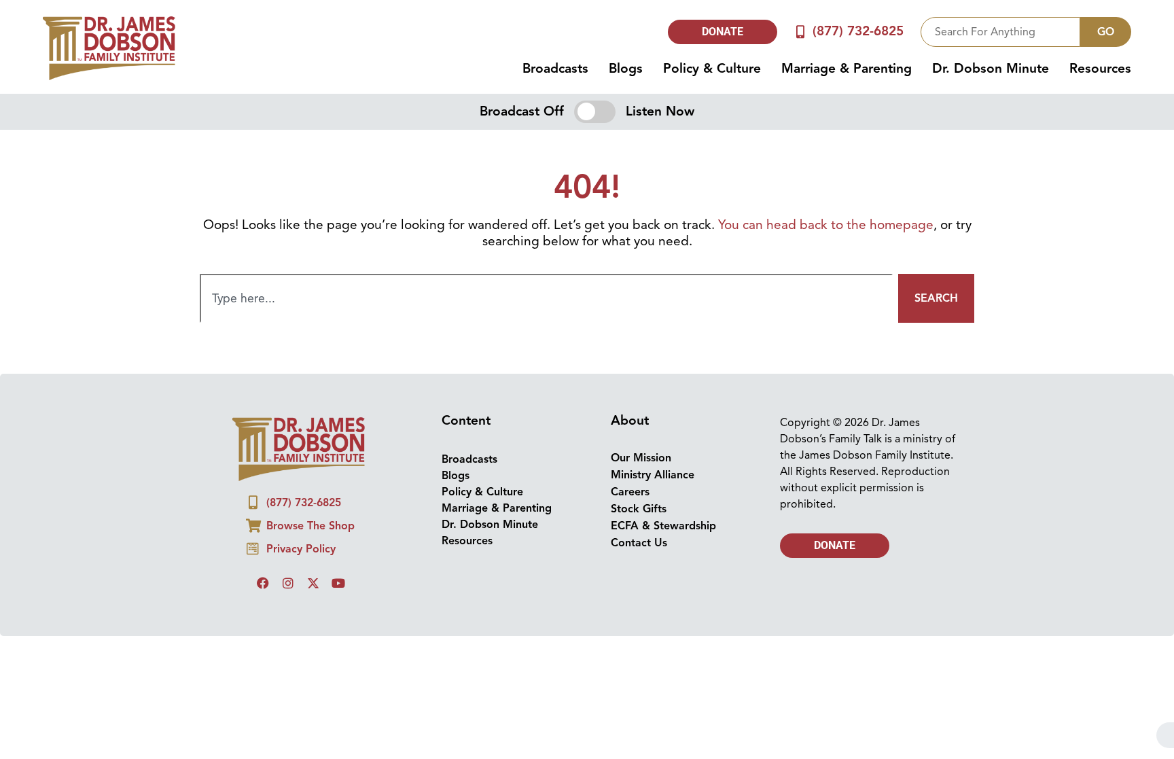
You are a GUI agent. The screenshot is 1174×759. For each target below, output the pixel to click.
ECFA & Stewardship (663, 526)
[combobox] (1000, 32)
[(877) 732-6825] (800, 31)
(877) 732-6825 (858, 31)
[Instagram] (288, 583)
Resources (1100, 68)
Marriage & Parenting (846, 68)
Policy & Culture (712, 68)
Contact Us (639, 543)
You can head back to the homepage (825, 225)
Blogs (626, 68)
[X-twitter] (313, 583)
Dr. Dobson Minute (990, 68)
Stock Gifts (638, 509)
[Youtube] (338, 583)
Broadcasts (555, 68)
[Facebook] (263, 583)
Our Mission (641, 458)
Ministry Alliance (652, 475)
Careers (630, 492)
